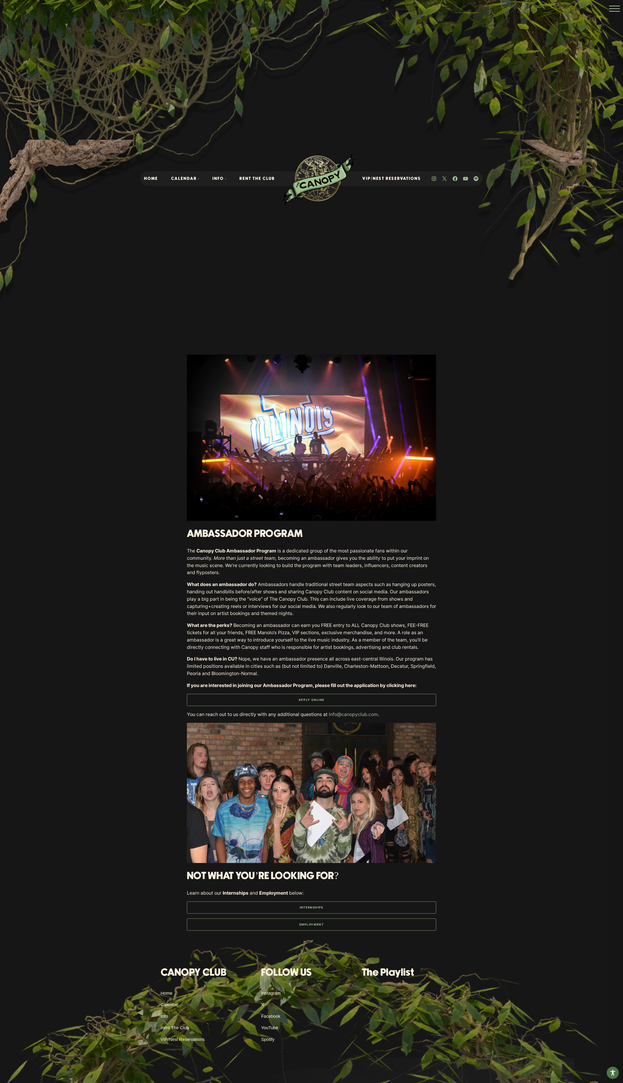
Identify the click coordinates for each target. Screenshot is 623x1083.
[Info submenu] (226, 179)
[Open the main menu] (614, 8)
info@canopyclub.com (353, 714)
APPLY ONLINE (311, 700)
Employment (311, 924)
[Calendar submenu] (199, 179)
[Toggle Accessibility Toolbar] (612, 1072)
